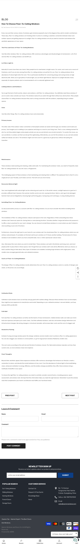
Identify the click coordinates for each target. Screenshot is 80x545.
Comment (5, 424)
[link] (21, 542)
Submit (65, 475)
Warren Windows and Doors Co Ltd (13, 527)
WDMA (12, 532)
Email (44, 414)
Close (78, 16)
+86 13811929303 (69, 497)
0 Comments (22, 27)
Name (4, 414)
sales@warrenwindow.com (67, 504)
